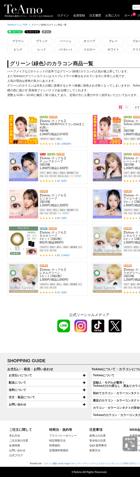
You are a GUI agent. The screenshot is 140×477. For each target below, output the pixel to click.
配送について (17, 382)
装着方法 (94, 450)
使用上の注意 (97, 435)
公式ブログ (16, 455)
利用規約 (54, 445)
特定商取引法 (57, 440)
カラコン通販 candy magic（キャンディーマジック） (69, 463)
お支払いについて (20, 375)
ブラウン (18, 41)
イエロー (89, 49)
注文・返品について (22, 397)
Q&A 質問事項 (98, 445)
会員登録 (79, 15)
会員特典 (14, 445)
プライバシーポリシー (63, 435)
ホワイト (113, 49)
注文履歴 (95, 15)
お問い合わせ (17, 404)
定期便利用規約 (58, 450)
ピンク (18, 49)
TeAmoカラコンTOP (17, 25)
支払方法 (14, 435)
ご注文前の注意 (18, 440)
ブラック (42, 41)
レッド (41, 49)
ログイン (63, 15)
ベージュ (65, 41)
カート (128, 15)
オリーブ (89, 41)
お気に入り (112, 15)
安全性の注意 (97, 440)
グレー (113, 41)
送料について (17, 389)
